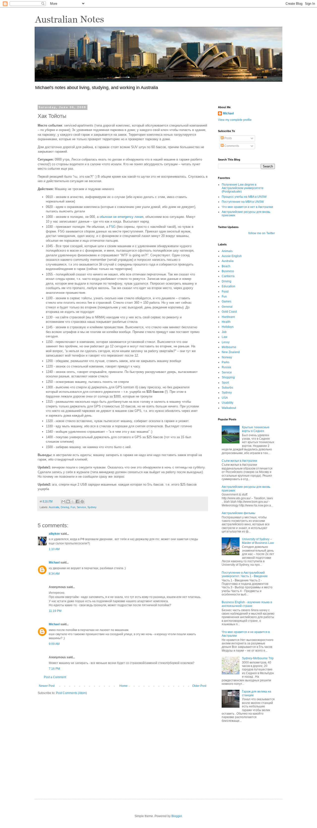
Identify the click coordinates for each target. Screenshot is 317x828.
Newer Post (46, 686)
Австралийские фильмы (238, 513)
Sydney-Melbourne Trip (258, 658)
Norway (227, 357)
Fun (73, 507)
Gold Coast (229, 311)
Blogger (176, 816)
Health (226, 322)
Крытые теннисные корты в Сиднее (255, 429)
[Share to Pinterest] (82, 501)
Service (81, 507)
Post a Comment (55, 677)
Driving (65, 507)
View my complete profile (235, 120)
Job (224, 332)
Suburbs (227, 387)
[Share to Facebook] (77, 501)
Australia (54, 507)
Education (228, 286)
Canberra (228, 276)
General (227, 306)
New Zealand (231, 352)
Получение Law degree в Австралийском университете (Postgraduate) (243, 188)
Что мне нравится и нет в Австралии (247, 207)
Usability (227, 402)
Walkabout (229, 408)
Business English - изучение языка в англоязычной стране (247, 603)
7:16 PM (54, 668)
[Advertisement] (242, 757)
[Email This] (63, 501)
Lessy (226, 342)
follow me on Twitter (261, 233)
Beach (226, 266)
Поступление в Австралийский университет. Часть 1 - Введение (245, 574)
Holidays (228, 327)
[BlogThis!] (68, 501)
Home (123, 686)
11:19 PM (55, 611)
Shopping (228, 377)
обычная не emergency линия (121, 217)
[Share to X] (72, 501)
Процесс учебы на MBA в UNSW (244, 197)
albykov (54, 533)
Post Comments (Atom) (71, 693)
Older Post (199, 686)
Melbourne (229, 347)
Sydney (92, 507)
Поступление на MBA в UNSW (243, 201)
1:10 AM (54, 549)
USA (225, 397)
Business (228, 271)
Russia (226, 367)
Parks (225, 362)
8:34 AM (54, 573)
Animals (227, 251)
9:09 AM (54, 644)
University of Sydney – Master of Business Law (258, 540)
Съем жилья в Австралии (239, 461)
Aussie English (232, 256)
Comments (231, 146)
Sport (225, 382)
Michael (54, 562)
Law (224, 337)
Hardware (228, 317)
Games (226, 301)
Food (225, 291)
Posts (228, 138)
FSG (112, 227)
